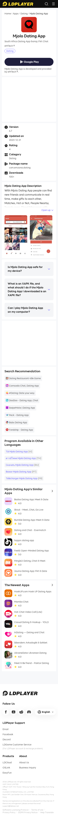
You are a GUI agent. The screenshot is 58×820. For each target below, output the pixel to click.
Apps (16, 13)
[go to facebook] (6, 712)
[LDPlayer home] (18, 4)
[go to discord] (29, 712)
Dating (24, 13)
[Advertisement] (29, 99)
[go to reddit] (21, 712)
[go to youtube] (13, 712)
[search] (46, 4)
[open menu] (53, 4)
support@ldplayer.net (11, 806)
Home (8, 13)
